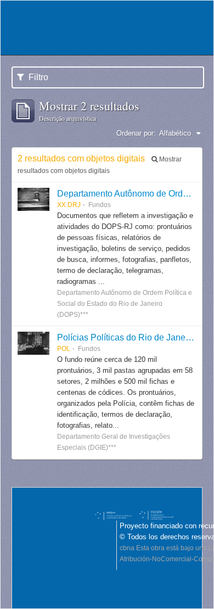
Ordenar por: (136, 133)
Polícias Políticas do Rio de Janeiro (126, 337)
